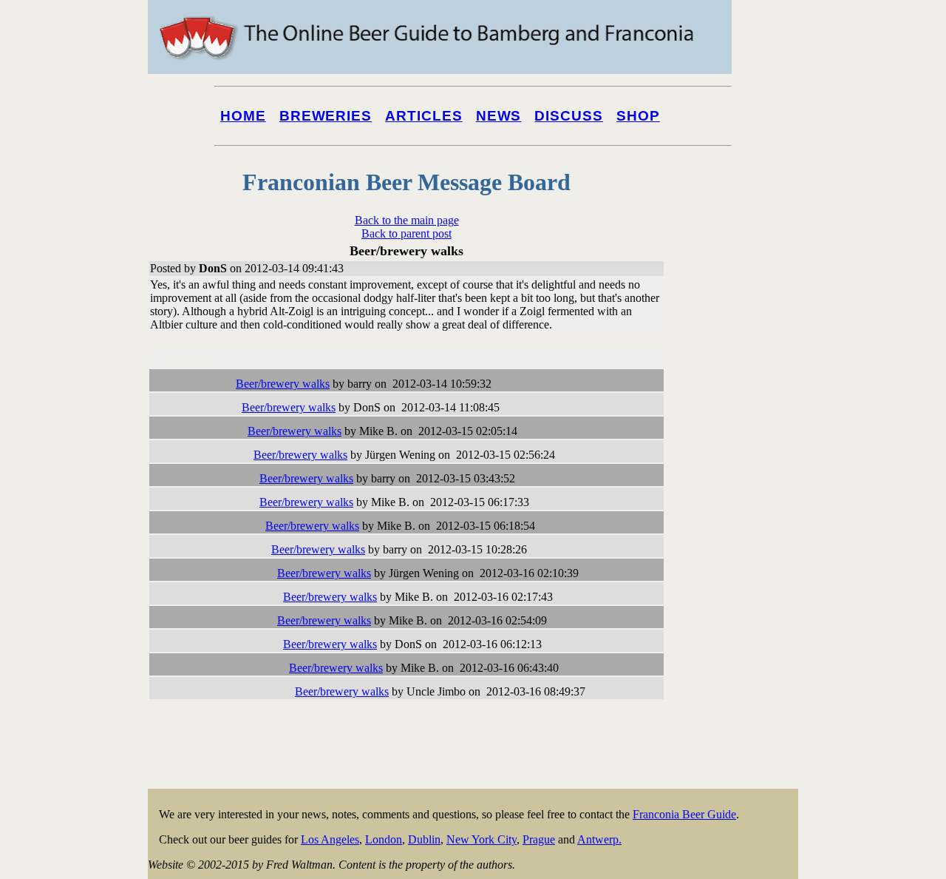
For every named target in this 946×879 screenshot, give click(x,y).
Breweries (325, 116)
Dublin (424, 839)
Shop (638, 116)
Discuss (568, 116)
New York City (481, 839)
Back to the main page (407, 220)
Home (243, 116)
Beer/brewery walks (283, 383)
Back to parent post (406, 233)
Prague (539, 839)
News (499, 116)
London (383, 839)
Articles (424, 116)
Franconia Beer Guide (684, 814)
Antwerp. (599, 839)
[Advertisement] (739, 564)
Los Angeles (330, 839)
